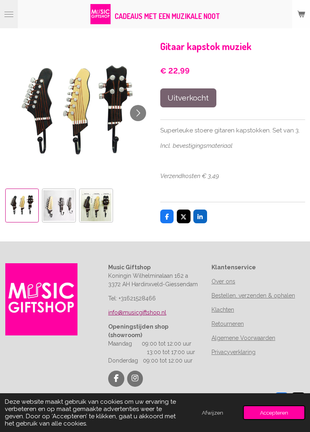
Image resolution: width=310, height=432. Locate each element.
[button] (22, 205)
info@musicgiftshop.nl (137, 312)
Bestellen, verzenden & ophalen (253, 295)
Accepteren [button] (274, 412)
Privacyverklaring (234, 352)
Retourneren (228, 324)
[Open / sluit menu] (9, 14)
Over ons (223, 281)
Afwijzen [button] (212, 412)
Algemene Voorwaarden (243, 338)
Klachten (223, 309)
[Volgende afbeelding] (138, 113)
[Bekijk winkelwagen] (301, 14)
